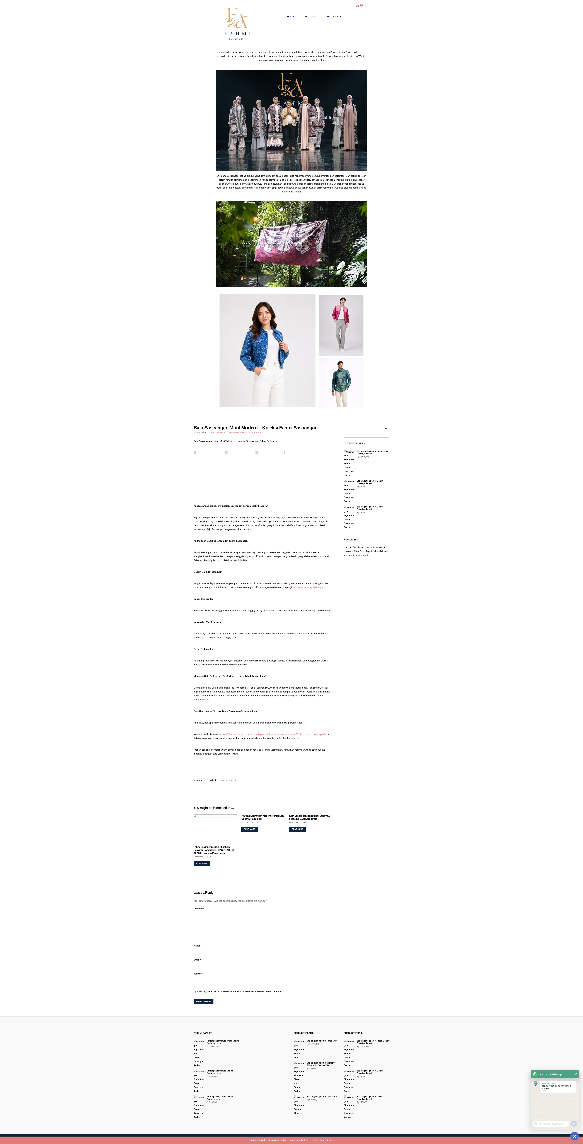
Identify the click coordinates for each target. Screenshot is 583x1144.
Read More (201, 863)
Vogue (206, 699)
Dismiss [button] (330, 1140)
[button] (334, 16)
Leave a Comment (251, 432)
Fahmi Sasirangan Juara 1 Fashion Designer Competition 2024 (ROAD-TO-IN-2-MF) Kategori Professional (214, 850)
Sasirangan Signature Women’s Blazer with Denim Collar (321, 1064)
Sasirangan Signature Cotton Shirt (322, 1097)
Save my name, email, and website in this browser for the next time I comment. (239, 991)
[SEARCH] (386, 429)
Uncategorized (217, 432)
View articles (226, 780)
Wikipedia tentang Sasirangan (308, 587)
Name (198, 946)
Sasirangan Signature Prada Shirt (322, 1041)
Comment (200, 908)
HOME (291, 16)
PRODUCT (332, 16)
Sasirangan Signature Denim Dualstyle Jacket (370, 482)
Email (197, 960)
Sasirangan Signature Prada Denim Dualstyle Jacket (373, 452)
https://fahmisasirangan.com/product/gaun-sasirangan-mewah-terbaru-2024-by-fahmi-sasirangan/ (272, 734)
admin (235, 432)
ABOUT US (310, 16)
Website (198, 974)
